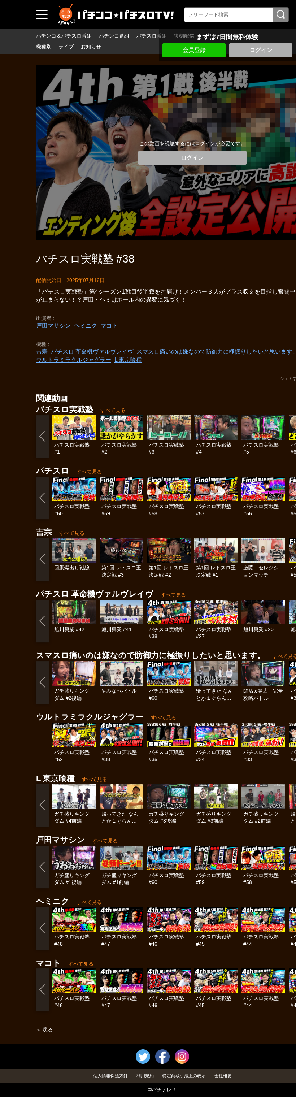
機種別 (43, 46)
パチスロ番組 (151, 36)
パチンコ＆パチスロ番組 (64, 36)
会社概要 (223, 1075)
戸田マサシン (53, 325)
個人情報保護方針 (110, 1075)
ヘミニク (85, 325)
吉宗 (42, 351)
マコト (109, 325)
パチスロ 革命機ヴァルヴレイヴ (92, 351)
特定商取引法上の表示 (184, 1075)
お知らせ (91, 46)
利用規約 (145, 1075)
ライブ (66, 46)
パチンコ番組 (114, 36)
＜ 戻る (44, 1029)
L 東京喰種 (128, 360)
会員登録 (194, 50)
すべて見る (113, 410)
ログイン (261, 50)
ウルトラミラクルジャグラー (73, 360)
